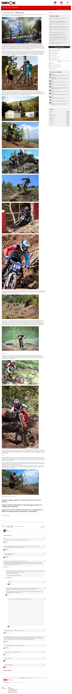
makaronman (53, 74)
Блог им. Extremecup (64, 37)
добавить (5, 679)
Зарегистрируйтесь (60, 9)
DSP (4, 523)
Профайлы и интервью (64, 91)
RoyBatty (51, 26)
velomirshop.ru (25, 522)
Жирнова (23, 521)
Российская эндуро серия (62, 27)
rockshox (41, 521)
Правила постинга (10, 688)
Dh (9, 521)
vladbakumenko (53, 77)
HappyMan (6, 549)
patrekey (52, 86)
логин (68, 9)
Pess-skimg (6, 647)
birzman (4, 522)
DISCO (50, 122)
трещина (14, 54)
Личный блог (58, 88)
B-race (6, 632)
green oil (39, 522)
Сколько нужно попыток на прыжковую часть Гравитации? (60, 78)
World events (57, 43)
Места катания (51, 121)
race (11, 521)
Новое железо (52, 40)
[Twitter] (8, 526)
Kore (19, 522)
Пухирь (20, 521)
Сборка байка (53, 104)
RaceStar (5, 521)
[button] (20, 677)
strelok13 (6, 566)
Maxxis (38, 521)
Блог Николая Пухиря (7, 12)
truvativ (13, 522)
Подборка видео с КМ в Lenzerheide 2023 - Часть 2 (60, 29)
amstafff (51, 21)
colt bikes (42, 522)
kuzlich (52, 90)
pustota (51, 39)
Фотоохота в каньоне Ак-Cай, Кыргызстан (57, 75)
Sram (17, 521)
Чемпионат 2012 (19, 12)
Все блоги (67, 125)
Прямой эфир (54, 16)
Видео (51, 30)
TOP (9, 7)
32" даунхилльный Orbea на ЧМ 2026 (58, 18)
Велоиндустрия (51, 118)
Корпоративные (14, 7)
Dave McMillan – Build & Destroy (57, 32)
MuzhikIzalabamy (9, 577)
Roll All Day (66, 75)
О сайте (9, 687)
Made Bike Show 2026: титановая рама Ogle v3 (60, 39)
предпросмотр (10, 679)
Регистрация (4, 688)
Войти (3, 687)
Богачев (29, 521)
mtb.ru (22, 522)
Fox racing (14, 521)
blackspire (35, 522)
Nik (7, 594)
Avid (36, 521)
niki (5, 660)
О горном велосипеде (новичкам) (13, 689)
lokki (50, 34)
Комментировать (7, 670)
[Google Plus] (12, 526)
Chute (51, 18)
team (8, 521)
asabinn (51, 29)
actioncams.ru (9, 522)
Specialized (16, 522)
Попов (26, 521)
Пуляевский (33, 521)
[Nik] (4, 531)
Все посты (5, 7)
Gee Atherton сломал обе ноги (55, 91)
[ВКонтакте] (10, 526)
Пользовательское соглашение (12, 692)
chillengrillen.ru (31, 522)
